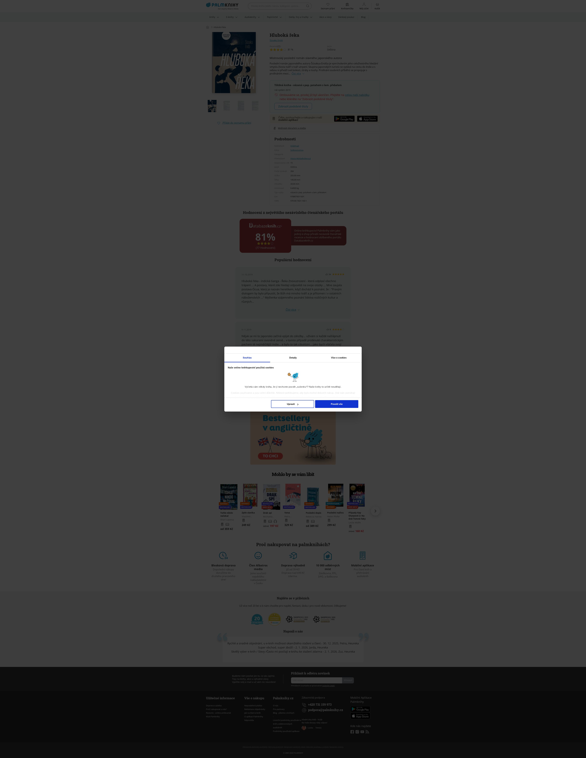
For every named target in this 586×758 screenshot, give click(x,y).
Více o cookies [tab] (339, 357)
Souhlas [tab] (247, 357)
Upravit (291, 404)
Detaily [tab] (293, 357)
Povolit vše (337, 404)
